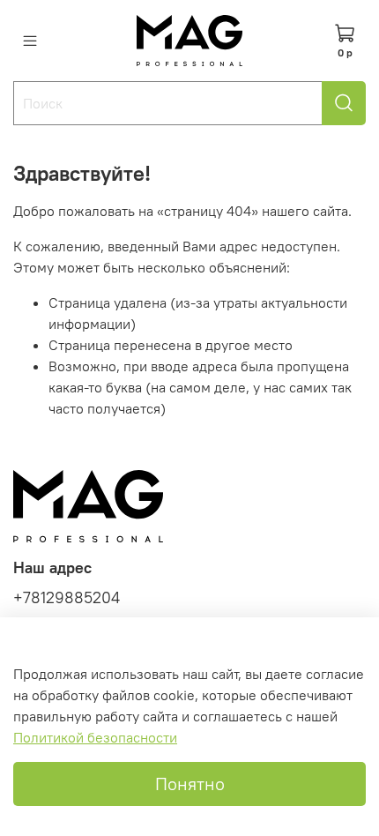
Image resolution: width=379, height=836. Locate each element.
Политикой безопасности (95, 737)
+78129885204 (66, 598)
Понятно (190, 784)
